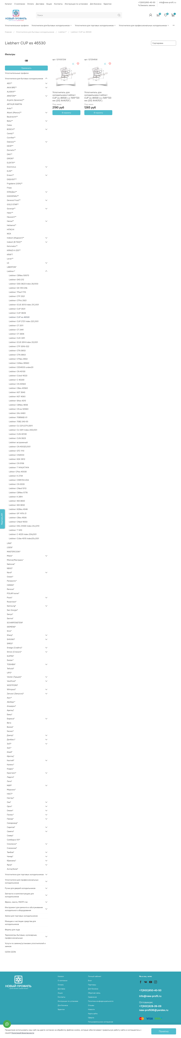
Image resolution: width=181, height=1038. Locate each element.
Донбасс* (11, 739)
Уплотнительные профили (17, 25)
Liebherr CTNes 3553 (18, 359)
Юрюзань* (11, 860)
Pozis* (9, 597)
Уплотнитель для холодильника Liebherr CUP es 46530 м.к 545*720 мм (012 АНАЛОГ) (97, 96)
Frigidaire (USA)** (14, 183)
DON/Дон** (12, 192)
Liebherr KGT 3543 (17, 392)
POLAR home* (13, 593)
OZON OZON (10, 952)
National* (11, 564)
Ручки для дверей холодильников (20, 888)
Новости (91, 1009)
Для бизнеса (95, 4)
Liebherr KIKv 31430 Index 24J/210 (24, 526)
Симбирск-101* (13, 839)
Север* (10, 835)
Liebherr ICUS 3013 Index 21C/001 (24, 304)
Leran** (10, 258)
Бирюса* (11, 718)
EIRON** (10, 158)
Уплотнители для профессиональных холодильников (143, 25)
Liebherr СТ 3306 (16, 334)
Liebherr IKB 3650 (17, 505)
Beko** (10, 121)
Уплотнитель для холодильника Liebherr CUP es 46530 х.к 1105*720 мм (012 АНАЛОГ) (65, 96)
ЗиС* (9, 748)
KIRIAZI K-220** (14, 250)
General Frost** (13, 200)
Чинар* (10, 856)
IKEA (9, 233)
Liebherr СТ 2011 (16, 325)
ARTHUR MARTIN (14, 104)
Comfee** (11, 137)
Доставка (40, 4)
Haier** (10, 212)
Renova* (10, 589)
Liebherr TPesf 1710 (17, 292)
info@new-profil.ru (167, 2)
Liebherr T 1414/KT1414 (19, 467)
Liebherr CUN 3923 (17, 438)
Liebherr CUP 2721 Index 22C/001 (24, 321)
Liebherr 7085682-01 (18, 417)
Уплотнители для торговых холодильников (94, 25)
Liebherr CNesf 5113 (17, 488)
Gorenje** (11, 208)
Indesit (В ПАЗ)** (14, 242)
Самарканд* (12, 823)
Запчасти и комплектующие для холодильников (19, 895)
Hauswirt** (11, 217)
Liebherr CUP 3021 (17, 309)
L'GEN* (10, 547)
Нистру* (10, 798)
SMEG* (10, 643)
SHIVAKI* (11, 639)
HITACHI (10, 229)
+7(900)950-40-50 (146, 2)
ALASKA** (11, 91)
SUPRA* (10, 656)
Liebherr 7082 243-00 (18, 421)
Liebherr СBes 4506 (18, 517)
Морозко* (11, 789)
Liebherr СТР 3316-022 (19, 346)
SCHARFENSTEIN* (15, 622)
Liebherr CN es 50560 (18, 409)
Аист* (9, 697)
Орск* (9, 806)
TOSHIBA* (11, 664)
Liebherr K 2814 (16, 496)
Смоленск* (12, 844)
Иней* (9, 752)
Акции (49, 4)
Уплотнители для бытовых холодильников (51, 25)
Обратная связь (94, 993)
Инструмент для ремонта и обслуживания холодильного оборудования (24, 909)
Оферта (91, 1018)
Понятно (164, 1031)
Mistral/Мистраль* (15, 560)
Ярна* (9, 864)
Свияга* (10, 831)
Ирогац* (10, 756)
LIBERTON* (11, 267)
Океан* (10, 810)
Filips (9, 187)
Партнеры (92, 985)
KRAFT (10, 254)
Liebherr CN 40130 (17, 371)
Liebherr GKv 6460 (17, 413)
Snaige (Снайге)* (14, 647)
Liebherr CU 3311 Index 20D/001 (23, 430)
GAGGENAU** (13, 196)
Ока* (9, 802)
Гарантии (107, 4)
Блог (90, 980)
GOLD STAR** (13, 204)
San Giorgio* (12, 610)
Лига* (9, 781)
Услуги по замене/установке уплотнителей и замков (25, 944)
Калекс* (10, 764)
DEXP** (10, 146)
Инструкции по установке (76, 4)
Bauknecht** (12, 116)
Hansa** (10, 221)
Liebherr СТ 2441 (16, 329)
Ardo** (10, 108)
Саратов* (11, 827)
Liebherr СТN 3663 (17, 354)
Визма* (10, 727)
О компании (19, 4)
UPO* (9, 672)
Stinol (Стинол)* (14, 652)
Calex (9, 125)
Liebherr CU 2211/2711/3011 (21, 425)
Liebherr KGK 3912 (17, 459)
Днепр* (10, 735)
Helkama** (11, 225)
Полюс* (10, 814)
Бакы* (9, 714)
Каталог (8, 4)
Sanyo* (10, 614)
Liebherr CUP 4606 (17, 313)
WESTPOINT (12, 685)
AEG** (9, 83)
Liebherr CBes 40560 (18, 388)
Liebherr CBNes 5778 (18, 492)
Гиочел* (10, 731)
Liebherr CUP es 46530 (19, 317)
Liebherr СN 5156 (16, 463)
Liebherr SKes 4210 (17, 400)
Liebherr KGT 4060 (17, 396)
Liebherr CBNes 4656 (18, 405)
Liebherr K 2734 (16, 476)
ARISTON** (11, 96)
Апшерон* (11, 706)
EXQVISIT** (12, 179)
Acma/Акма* (12, 869)
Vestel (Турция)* (14, 677)
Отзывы (91, 1005)
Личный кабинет (94, 976)
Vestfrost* (11, 681)
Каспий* (10, 760)
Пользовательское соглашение (100, 1022)
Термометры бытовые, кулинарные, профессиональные (21, 936)
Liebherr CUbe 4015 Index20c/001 (24, 538)
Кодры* (10, 768)
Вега (9, 723)
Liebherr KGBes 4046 (18, 509)
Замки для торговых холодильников (21, 916)
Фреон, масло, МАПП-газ (16, 902)
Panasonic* (12, 581)
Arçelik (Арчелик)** (15, 100)
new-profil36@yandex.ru (153, 1010)
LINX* (9, 543)
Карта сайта (92, 1013)
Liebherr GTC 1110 (16, 450)
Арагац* (10, 710)
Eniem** (10, 175)
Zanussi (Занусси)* (15, 693)
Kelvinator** (12, 246)
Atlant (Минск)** (14, 112)
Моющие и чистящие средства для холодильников (20, 922)
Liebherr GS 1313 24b (18, 288)
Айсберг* (11, 702)
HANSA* (10, 585)
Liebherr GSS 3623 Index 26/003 (23, 283)
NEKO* (10, 568)
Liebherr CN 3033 (17, 484)
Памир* (10, 819)
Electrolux (11, 167)
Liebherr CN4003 (16, 455)
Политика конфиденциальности (100, 1001)
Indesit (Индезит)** (15, 238)
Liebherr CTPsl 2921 (18, 300)
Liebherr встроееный (18, 442)
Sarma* (10, 618)
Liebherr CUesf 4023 (18, 375)
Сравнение (92, 997)
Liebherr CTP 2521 (17, 296)
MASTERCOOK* (13, 551)
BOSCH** (11, 129)
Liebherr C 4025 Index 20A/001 (23, 534)
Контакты (58, 4)
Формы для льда (12, 929)
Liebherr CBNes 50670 (19, 275)
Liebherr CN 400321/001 (20, 446)
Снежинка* (12, 848)
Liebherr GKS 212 (16, 279)
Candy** (10, 133)
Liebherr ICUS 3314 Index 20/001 (23, 342)
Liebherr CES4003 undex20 (21, 367)
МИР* (9, 785)
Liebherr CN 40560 (17, 384)
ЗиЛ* (9, 743)
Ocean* (10, 576)
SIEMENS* (11, 626)
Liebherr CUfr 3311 (17, 338)
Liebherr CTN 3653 (17, 350)
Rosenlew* (11, 601)
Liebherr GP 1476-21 (17, 513)
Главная (8, 32)
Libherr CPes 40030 (18, 471)
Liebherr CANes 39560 (19, 363)
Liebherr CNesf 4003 (18, 521)
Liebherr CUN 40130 (18, 434)
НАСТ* (10, 794)
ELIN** (9, 171)
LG (8, 263)
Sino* (9, 631)
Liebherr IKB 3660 (17, 501)
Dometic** (11, 150)
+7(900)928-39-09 (150, 1006)
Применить (26, 68)
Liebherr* (62, 32)
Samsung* (11, 606)
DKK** (9, 154)
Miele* (10, 555)
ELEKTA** (11, 162)
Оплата (30, 4)
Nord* (9, 572)
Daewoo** (11, 141)
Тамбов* (10, 852)
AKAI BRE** (12, 87)
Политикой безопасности (22, 1033)
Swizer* (10, 660)
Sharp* (10, 635)
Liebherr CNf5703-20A (19, 480)
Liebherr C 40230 (16, 380)
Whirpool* (11, 689)
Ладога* (10, 777)
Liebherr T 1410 (15, 530)
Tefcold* (10, 668)
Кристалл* (11, 773)
